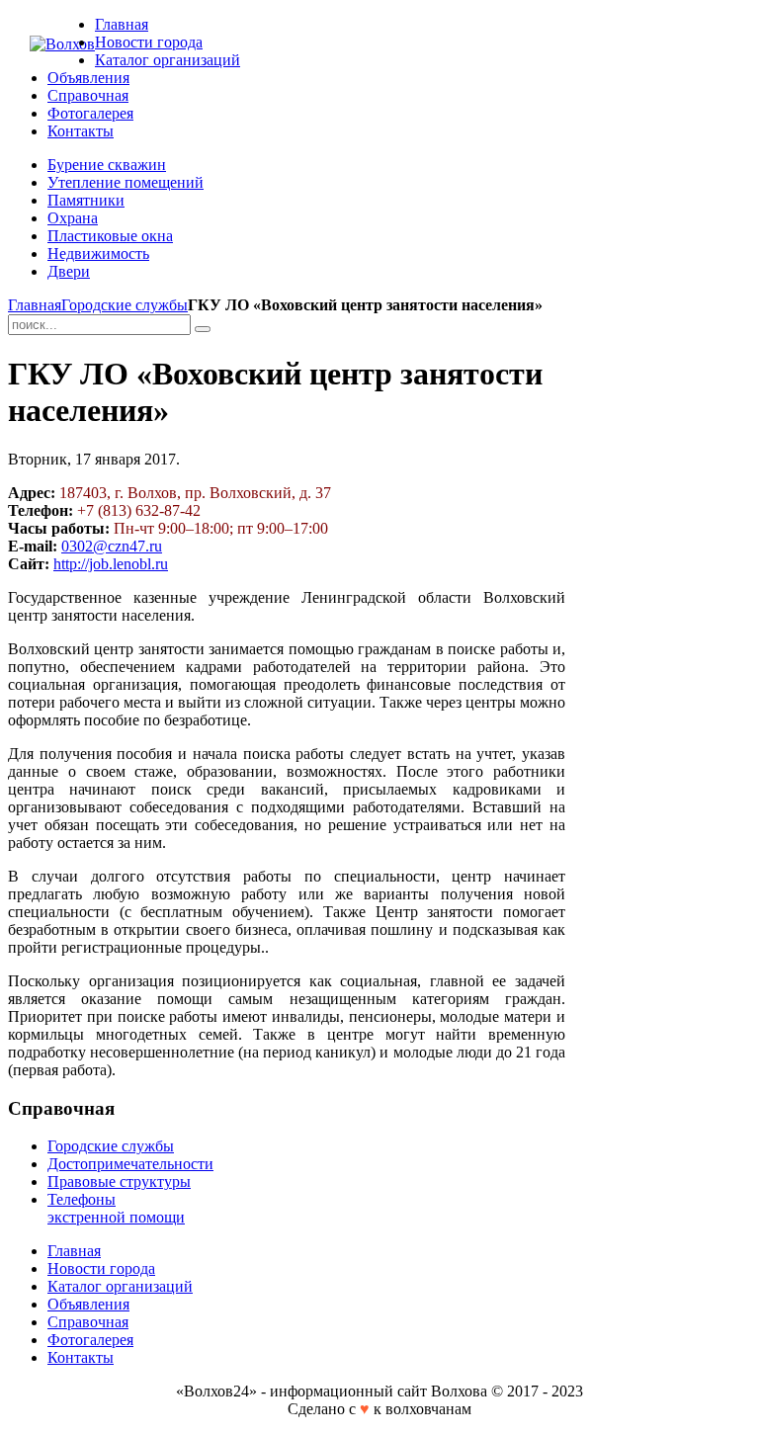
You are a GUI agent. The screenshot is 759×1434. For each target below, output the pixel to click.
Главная (34, 304)
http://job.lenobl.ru (110, 563)
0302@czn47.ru (111, 546)
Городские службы (124, 304)
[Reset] (203, 329)
